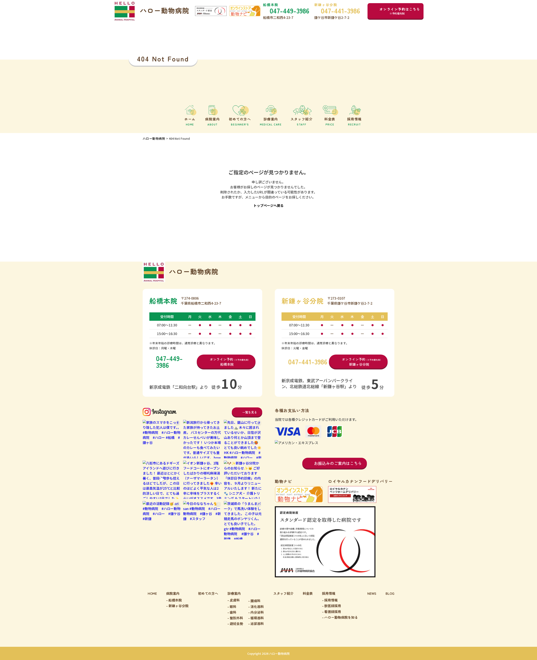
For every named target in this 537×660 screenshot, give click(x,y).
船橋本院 (175, 600)
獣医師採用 (332, 605)
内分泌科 (257, 612)
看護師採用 (332, 611)
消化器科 (257, 606)
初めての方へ (208, 593)
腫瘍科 (255, 600)
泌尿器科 (257, 623)
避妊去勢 (236, 623)
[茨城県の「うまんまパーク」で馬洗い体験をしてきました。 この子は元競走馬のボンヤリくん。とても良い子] (243, 520)
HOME (152, 593)
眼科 (233, 606)
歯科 (233, 612)
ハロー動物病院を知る (341, 617)
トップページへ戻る (268, 205)
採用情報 (331, 600)
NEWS (371, 593)
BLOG (390, 593)
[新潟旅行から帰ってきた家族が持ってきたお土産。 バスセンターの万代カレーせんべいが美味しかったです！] (202, 439)
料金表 (308, 593)
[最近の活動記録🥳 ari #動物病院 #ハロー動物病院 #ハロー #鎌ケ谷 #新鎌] (162, 520)
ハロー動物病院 (154, 138)
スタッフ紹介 (283, 593)
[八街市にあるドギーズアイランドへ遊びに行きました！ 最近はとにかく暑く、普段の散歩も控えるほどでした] (162, 479)
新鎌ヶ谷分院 (178, 605)
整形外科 (236, 617)
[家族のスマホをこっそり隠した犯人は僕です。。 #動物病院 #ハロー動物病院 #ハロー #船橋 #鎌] (162, 439)
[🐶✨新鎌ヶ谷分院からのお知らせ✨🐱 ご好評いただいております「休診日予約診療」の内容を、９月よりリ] (243, 479)
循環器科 (257, 617)
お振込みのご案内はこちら (338, 463)
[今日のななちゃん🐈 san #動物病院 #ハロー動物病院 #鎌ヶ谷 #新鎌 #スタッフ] (202, 520)
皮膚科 (235, 600)
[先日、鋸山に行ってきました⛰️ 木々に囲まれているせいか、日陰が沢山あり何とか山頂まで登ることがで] (243, 439)
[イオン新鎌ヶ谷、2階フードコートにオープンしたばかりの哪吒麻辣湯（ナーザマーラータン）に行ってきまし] (202, 479)
